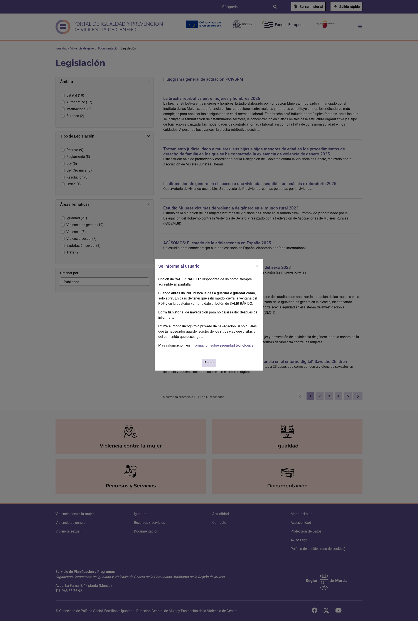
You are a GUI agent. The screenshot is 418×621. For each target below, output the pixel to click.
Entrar (209, 363)
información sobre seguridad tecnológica (222, 345)
